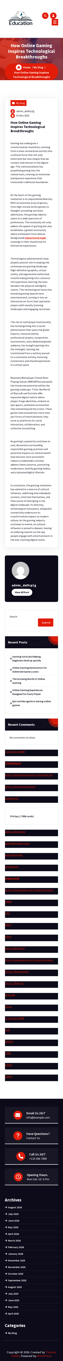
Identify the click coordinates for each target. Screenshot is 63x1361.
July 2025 (13, 1293)
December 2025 (16, 1260)
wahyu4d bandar (14, 855)
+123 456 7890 (38, 1158)
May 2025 (13, 1307)
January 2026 (15, 1253)
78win (8, 936)
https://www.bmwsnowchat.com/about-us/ (29, 775)
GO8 (7, 1030)
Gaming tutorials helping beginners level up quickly (26, 658)
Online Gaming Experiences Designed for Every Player (27, 692)
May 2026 (13, 1227)
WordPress (44, 1356)
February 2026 (16, 1247)
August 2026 (15, 1207)
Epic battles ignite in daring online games (31, 703)
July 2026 (13, 1214)
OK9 (7, 913)
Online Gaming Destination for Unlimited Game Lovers (29, 669)
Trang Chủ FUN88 (14, 1018)
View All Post (22, 592)
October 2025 (15, 1273)
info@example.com (38, 1117)
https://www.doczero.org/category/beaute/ (29, 890)
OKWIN (9, 1041)
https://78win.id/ (14, 983)
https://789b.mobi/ (23, 816)
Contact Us (33, 1138)
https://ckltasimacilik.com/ (20, 786)
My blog (38, 67)
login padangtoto (15, 948)
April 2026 (13, 1233)
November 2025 (17, 1267)
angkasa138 (12, 878)
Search (13, 616)
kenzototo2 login (35, 237)
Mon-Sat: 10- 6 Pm (38, 1179)
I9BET (8, 925)
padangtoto (11, 798)
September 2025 (17, 1280)
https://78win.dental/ (17, 971)
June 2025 (13, 1300)
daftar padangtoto (15, 831)
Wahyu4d (10, 995)
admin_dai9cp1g (25, 111)
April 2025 (13, 1313)
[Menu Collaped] (55, 22)
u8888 (8, 901)
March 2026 (14, 1240)
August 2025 (15, 1287)
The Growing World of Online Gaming (28, 680)
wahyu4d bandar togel (17, 843)
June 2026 (13, 1220)
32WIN (8, 1065)
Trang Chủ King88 (15, 751)
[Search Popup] (45, 15)
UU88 (8, 1053)
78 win (8, 1006)
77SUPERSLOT (13, 763)
